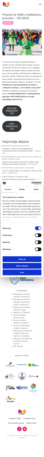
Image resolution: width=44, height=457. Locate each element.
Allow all (22, 259)
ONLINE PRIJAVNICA (12, 111)
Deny (22, 272)
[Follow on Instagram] (24, 429)
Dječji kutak (31, 423)
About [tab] (36, 189)
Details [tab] (22, 189)
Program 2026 (15, 418)
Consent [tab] (8, 189)
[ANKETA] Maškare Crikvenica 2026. (15, 146)
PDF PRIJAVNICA (12, 126)
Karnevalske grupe (16, 423)
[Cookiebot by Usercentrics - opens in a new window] (31, 183)
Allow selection (22, 266)
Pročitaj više (32, 164)
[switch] (38, 235)
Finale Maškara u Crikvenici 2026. (15, 176)
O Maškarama (29, 418)
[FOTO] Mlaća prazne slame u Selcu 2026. (18, 168)
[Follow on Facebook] (19, 429)
